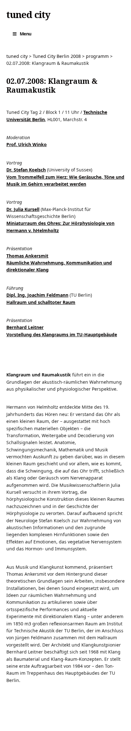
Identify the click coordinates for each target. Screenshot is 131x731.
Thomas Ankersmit (27, 256)
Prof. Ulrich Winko (26, 144)
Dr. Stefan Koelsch (26, 170)
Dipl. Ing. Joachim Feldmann (37, 295)
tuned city (28, 14)
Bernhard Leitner (25, 327)
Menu (25, 34)
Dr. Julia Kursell (22, 209)
